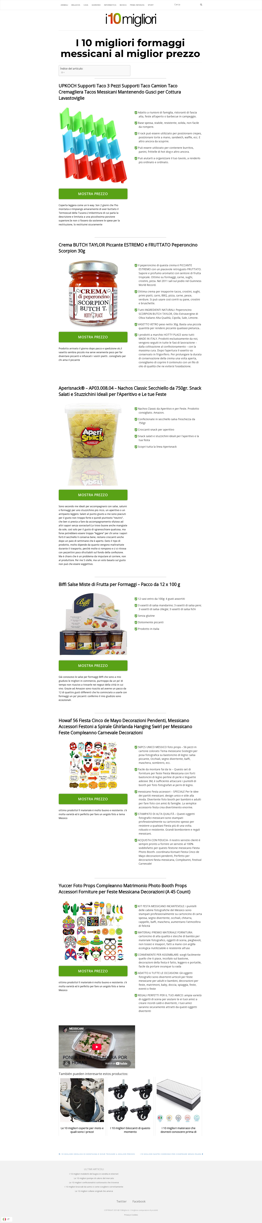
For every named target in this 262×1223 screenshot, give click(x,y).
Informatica (110, 5)
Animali (64, 5)
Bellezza (76, 5)
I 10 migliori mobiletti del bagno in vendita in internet (93, 1173)
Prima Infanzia (137, 5)
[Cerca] (201, 5)
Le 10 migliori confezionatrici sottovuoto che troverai (94, 1182)
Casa (86, 5)
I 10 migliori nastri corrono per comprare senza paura (171, 1154)
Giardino (96, 5)
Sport (151, 5)
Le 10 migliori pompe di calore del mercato (94, 1178)
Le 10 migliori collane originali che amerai (94, 1191)
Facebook (139, 1201)
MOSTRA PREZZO (93, 193)
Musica (123, 5)
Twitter (121, 1201)
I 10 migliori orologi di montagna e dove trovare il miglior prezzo (97, 1154)
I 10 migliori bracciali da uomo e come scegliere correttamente (94, 1186)
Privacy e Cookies (131, 1215)
